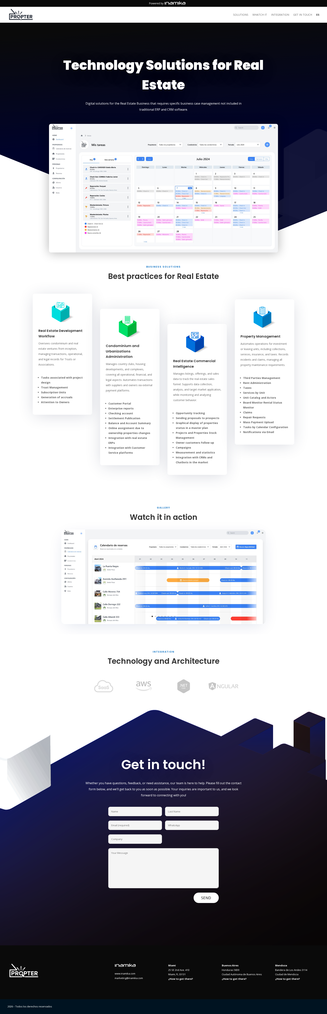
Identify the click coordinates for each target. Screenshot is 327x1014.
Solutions (240, 14)
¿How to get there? (180, 979)
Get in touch (302, 14)
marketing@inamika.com (129, 978)
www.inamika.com (125, 973)
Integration (280, 14)
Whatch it (259, 14)
